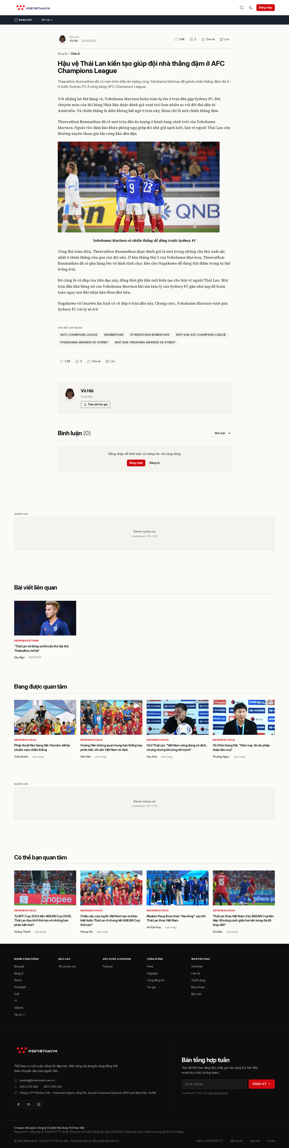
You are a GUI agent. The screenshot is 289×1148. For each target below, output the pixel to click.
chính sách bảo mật (218, 1092)
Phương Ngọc (221, 756)
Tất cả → (47, 19)
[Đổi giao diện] (251, 7)
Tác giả (151, 987)
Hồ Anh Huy (154, 927)
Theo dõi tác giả (97, 404)
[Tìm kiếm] (241, 7)
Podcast (108, 966)
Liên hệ (195, 973)
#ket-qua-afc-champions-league (201, 334)
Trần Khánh (21, 756)
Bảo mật (196, 994)
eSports (18, 1007)
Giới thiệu (197, 966)
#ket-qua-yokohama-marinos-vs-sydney (145, 342)
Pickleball (20, 987)
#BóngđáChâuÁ (25, 739)
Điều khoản (198, 987)
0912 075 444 (29, 1086)
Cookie (271, 1140)
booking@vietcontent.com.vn (37, 1080)
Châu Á (75, 53)
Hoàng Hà (86, 931)
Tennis (18, 980)
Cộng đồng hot (155, 980)
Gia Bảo (217, 931)
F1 (15, 1001)
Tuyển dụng (198, 980)
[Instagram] (38, 1104)
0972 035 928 (53, 1086)
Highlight (152, 973)
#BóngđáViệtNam (26, 640)
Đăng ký (155, 462)
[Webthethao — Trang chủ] (33, 7)
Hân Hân (85, 756)
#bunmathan (114, 334)
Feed (150, 966)
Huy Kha (152, 756)
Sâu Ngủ (19, 657)
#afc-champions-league (78, 334)
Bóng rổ (18, 973)
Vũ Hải (74, 40)
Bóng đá (62, 53)
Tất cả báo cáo (67, 966)
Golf (16, 994)
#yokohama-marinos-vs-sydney (84, 342)
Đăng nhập (265, 7)
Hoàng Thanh (22, 931)
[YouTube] (28, 1104)
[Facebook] (18, 1104)
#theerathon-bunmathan (149, 334)
